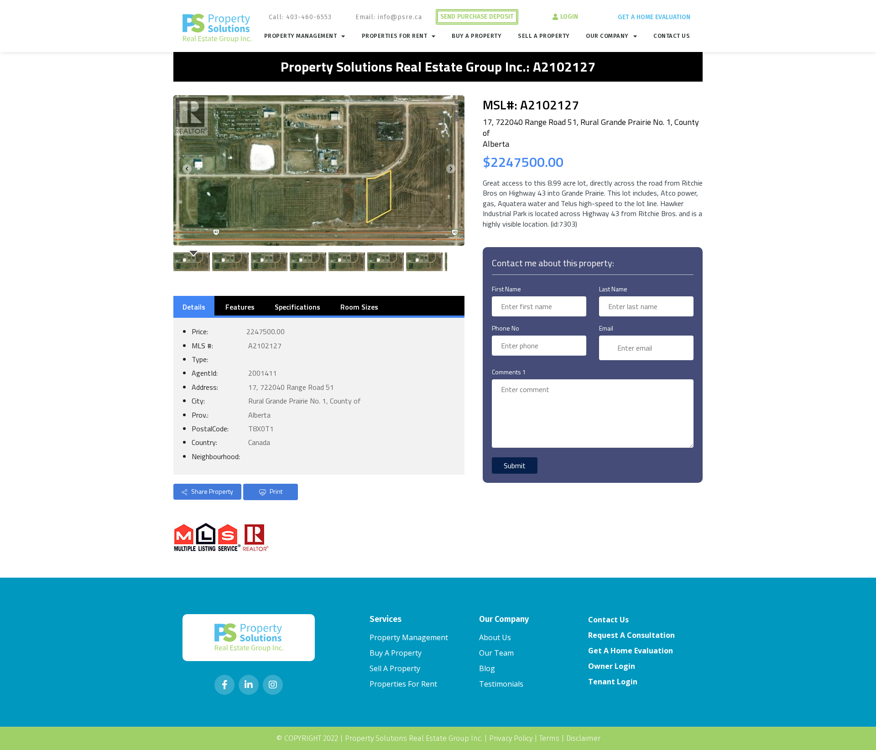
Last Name (613, 289)
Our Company (607, 35)
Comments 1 (509, 372)
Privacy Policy (510, 738)
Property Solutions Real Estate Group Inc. (413, 738)
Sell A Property (544, 35)
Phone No (505, 328)
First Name (506, 289)
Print (275, 491)
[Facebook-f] (224, 685)
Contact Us (671, 35)
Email (606, 328)
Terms (549, 738)
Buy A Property (476, 35)
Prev (185, 170)
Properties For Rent (395, 35)
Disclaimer (583, 738)
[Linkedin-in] (249, 685)
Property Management (300, 35)
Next (452, 170)
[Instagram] (273, 685)
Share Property (211, 491)
